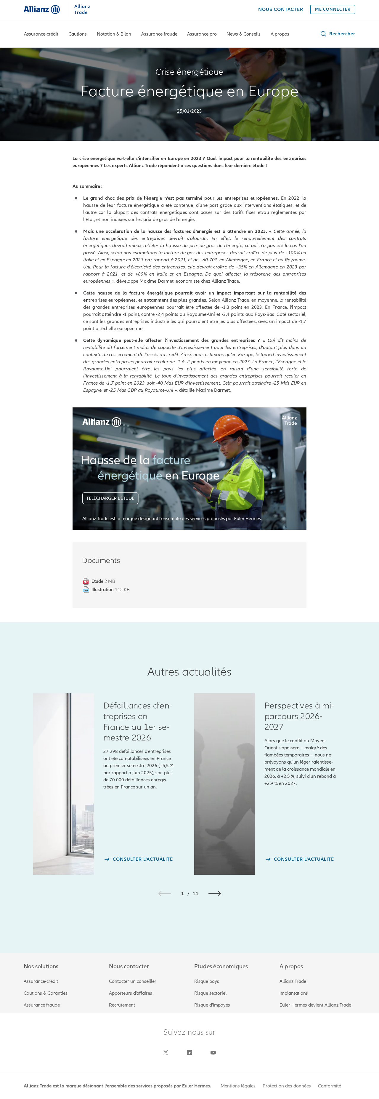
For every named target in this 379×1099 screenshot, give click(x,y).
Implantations (294, 993)
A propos (280, 34)
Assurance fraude (159, 34)
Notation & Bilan (114, 34)
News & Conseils (244, 34)
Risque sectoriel (210, 993)
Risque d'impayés (212, 1005)
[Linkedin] (189, 1052)
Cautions (77, 34)
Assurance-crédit (41, 34)
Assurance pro (202, 34)
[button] (337, 33)
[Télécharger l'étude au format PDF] (189, 468)
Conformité (329, 1086)
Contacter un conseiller (132, 981)
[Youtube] (213, 1052)
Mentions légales (238, 1086)
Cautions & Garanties (46, 993)
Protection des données (287, 1086)
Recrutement (122, 1005)
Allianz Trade (293, 981)
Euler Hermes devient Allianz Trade (315, 1005)
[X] (165, 1052)
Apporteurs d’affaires (130, 993)
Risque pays (206, 981)
